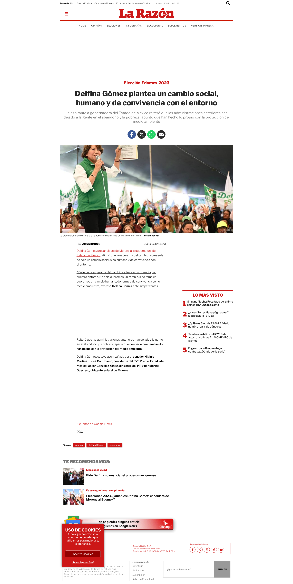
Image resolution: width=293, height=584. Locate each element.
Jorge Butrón (91, 244)
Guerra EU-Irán (84, 3)
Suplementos (177, 25)
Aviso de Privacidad (143, 579)
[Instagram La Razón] (207, 550)
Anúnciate (138, 570)
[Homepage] (146, 13)
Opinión (96, 25)
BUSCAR (222, 569)
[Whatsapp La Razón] (151, 134)
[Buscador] (228, 3)
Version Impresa (202, 25)
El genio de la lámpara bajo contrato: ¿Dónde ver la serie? (207, 350)
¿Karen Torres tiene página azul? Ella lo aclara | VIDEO (208, 314)
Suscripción (138, 574)
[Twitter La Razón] (141, 134)
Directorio (137, 565)
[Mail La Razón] (161, 134)
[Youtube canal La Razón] (221, 550)
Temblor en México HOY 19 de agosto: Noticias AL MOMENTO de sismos (210, 337)
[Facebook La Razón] (132, 134)
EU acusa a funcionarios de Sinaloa (133, 3)
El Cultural (155, 25)
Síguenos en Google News (94, 424)
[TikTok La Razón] (214, 550)
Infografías (134, 25)
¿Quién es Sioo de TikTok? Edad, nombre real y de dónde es (208, 325)
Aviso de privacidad (82, 562)
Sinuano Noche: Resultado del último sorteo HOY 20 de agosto (210, 303)
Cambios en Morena (104, 3)
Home (82, 25)
